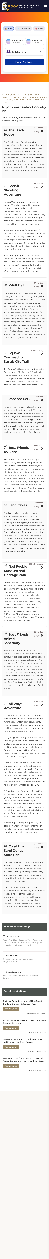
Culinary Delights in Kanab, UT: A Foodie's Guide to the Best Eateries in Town (23, 1002)
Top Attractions (13, 936)
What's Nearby (12, 955)
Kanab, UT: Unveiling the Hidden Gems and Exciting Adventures (24, 1021)
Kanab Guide (11, 1008)
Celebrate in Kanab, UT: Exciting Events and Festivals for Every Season (22, 1040)
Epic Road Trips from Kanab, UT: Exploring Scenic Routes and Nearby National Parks (24, 1059)
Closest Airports (13, 972)
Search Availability (24, 62)
